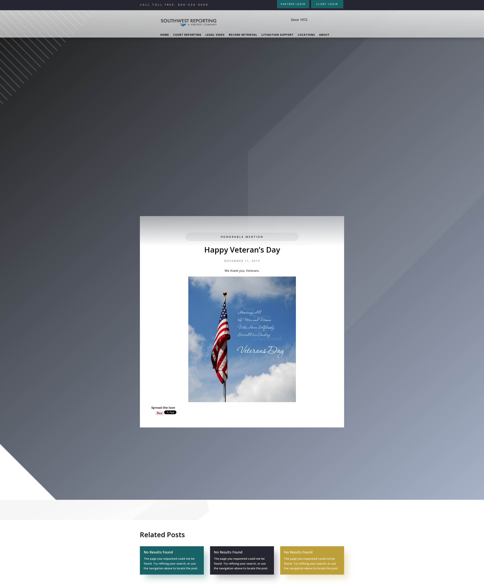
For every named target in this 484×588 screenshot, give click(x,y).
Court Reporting (187, 34)
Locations (306, 34)
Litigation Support (277, 34)
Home (164, 34)
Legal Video (215, 34)
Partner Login (293, 4)
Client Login (327, 4)
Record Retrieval (243, 34)
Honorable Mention (242, 237)
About (324, 34)
